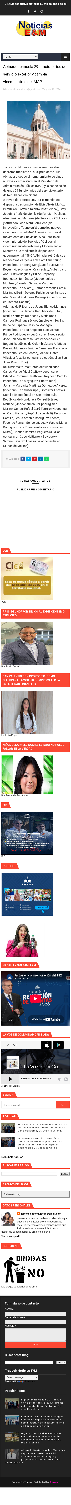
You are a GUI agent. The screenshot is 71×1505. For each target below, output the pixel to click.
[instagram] (41, 11)
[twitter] (35, 11)
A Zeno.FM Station (10, 1086)
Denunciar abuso (12, 1157)
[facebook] (28, 11)
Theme (28, 1482)
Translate (30, 1381)
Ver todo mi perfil (10, 1236)
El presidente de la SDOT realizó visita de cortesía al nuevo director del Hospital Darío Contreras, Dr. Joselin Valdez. (43, 1127)
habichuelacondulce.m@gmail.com (41, 1213)
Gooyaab (54, 1482)
